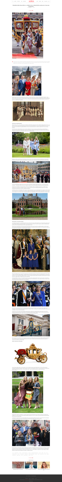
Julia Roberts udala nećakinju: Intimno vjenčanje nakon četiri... (44, 469)
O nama (36, 478)
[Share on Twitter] (29, 10)
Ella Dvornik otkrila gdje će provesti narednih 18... (31, 469)
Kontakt (29, 478)
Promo (42, 1)
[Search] (47, 1)
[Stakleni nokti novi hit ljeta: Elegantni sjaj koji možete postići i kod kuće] (18, 465)
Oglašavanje (45, 1)
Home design (24, 1)
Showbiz (40, 1)
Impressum (26, 478)
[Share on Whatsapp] (31, 10)
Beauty (37, 1)
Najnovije (15, 1)
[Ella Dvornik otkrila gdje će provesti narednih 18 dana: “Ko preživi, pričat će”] (31, 465)
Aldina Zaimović (30, 7)
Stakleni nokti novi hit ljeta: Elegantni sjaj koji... (18, 469)
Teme (21, 1)
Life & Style (18, 1)
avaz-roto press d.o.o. (27, 479)
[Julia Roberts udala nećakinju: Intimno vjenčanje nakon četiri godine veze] (44, 465)
